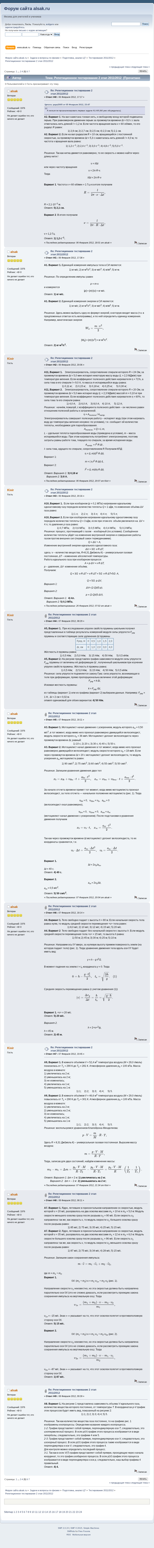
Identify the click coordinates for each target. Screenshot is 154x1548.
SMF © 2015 (76, 1528)
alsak (14, 91)
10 (33, 1512)
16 (53, 1512)
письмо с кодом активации (32, 30)
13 (43, 1512)
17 (56, 1512)
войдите (50, 24)
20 (67, 1512)
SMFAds (71, 1531)
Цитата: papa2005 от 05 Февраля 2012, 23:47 (67, 104)
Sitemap (8, 1512)
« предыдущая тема (119, 67)
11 (36, 1512)
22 (73, 1512)
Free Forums (84, 1531)
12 (39, 1512)
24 (80, 1512)
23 (77, 1512)
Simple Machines (91, 1528)
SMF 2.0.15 (63, 1528)
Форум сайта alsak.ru (27, 8)
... (19, 71)
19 (63, 1512)
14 (46, 1512)
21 (70, 1512)
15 (50, 1512)
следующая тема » (140, 67)
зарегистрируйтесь (14, 27)
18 (60, 1512)
